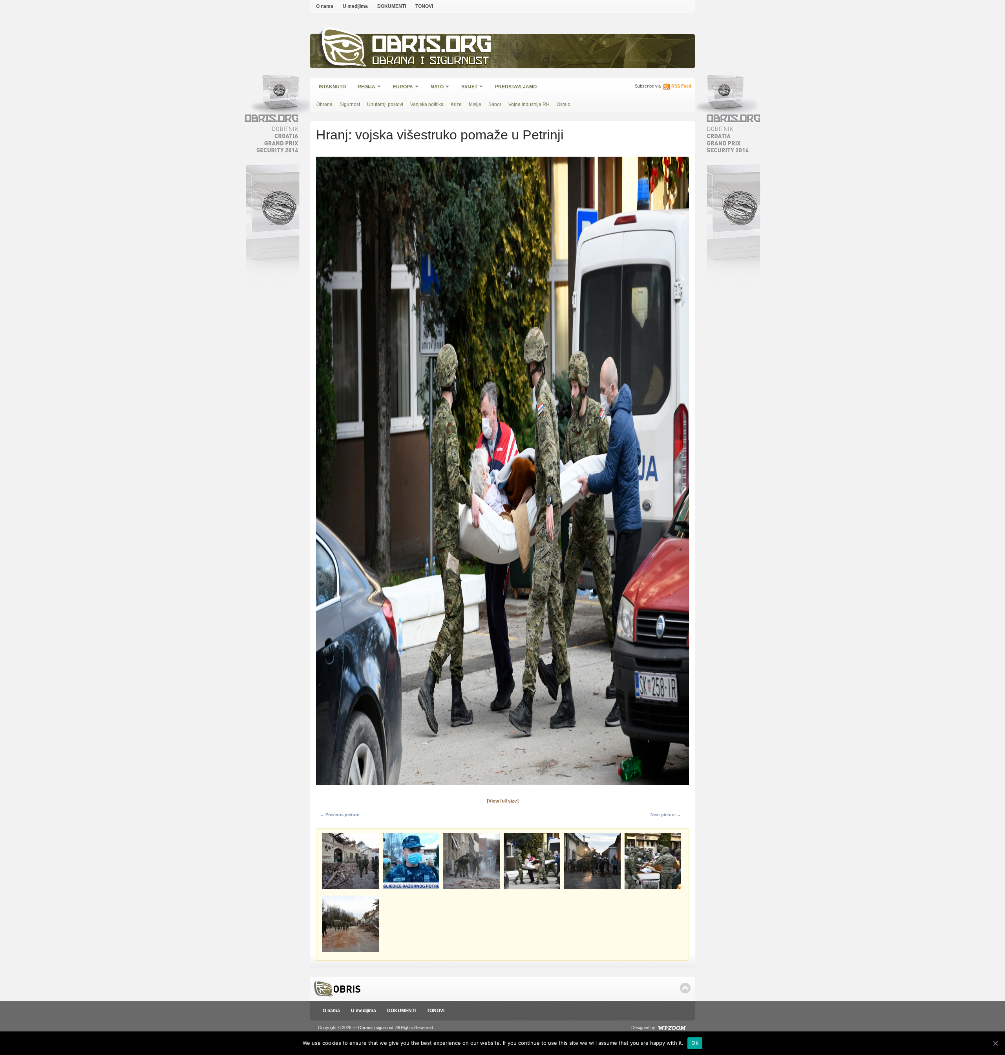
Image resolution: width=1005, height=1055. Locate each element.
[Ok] (995, 1043)
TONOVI (424, 6)
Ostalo (563, 104)
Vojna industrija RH (529, 104)
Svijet (466, 87)
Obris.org (432, 46)
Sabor (494, 104)
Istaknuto (332, 87)
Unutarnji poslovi (385, 104)
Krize (456, 104)
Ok (694, 1043)
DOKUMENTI (391, 6)
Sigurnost (350, 104)
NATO (435, 87)
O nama (324, 6)
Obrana (324, 104)
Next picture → (666, 814)
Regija (364, 87)
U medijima (355, 6)
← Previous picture (339, 814)
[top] (685, 988)
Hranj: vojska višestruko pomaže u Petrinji (440, 134)
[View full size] (503, 801)
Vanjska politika (427, 104)
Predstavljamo (516, 87)
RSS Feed (681, 86)
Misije (475, 104)
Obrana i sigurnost (430, 61)
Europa (400, 87)
